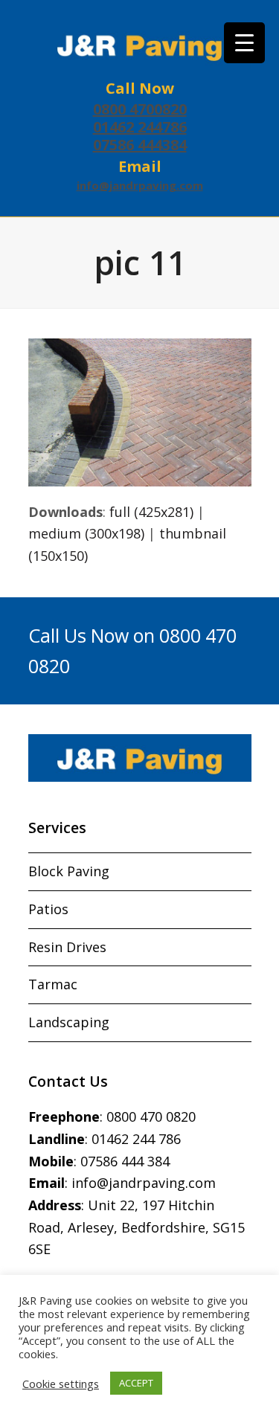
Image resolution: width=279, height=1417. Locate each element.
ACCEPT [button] (136, 1382)
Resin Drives (67, 947)
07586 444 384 (125, 1161)
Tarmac (52, 984)
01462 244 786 (136, 1139)
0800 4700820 (140, 109)
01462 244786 (140, 127)
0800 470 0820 (151, 1116)
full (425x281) (151, 512)
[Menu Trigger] (244, 42)
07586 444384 (140, 145)
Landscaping (68, 1022)
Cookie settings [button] (60, 1383)
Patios (48, 909)
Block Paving (68, 871)
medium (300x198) (86, 533)
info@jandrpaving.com (140, 185)
